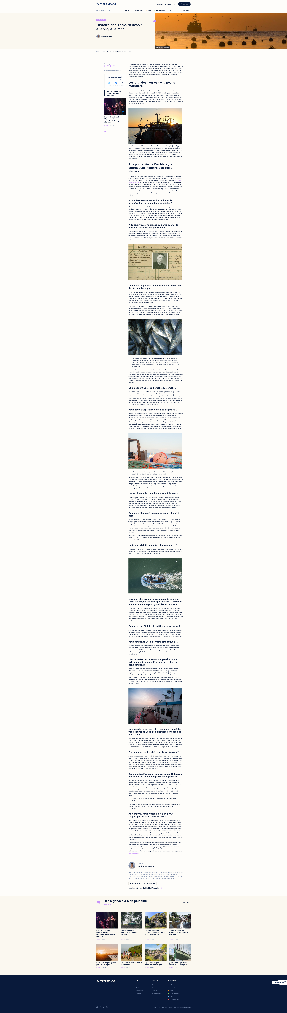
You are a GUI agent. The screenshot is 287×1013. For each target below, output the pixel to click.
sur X (122, 85)
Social (97, 1007)
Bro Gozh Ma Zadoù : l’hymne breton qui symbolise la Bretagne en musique (113, 120)
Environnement (174, 993)
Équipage (138, 993)
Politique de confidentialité (174, 1007)
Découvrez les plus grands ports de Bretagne (106, 964)
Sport (171, 996)
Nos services (156, 985)
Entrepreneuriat (174, 999)
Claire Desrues (110, 127)
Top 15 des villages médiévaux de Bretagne (153, 964)
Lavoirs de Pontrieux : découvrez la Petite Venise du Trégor (178, 932)
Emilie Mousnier (108, 36)
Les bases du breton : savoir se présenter (131, 964)
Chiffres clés (140, 990)
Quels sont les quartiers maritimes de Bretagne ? (178, 964)
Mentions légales (186, 1007)
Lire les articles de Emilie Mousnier (144, 888)
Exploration (173, 988)
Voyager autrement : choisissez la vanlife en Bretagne (129, 932)
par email (109, 85)
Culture (101, 19)
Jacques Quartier (133, 853)
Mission (138, 988)
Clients (154, 988)
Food (171, 990)
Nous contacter (156, 993)
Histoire (138, 985)
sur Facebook (116, 85)
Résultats (154, 990)
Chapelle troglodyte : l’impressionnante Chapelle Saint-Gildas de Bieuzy (155, 932)
